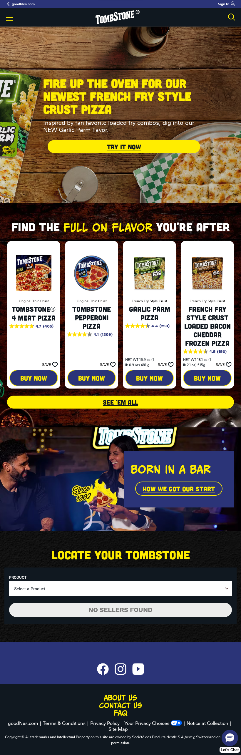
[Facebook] (106, 669)
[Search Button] (231, 17)
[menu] (9, 18)
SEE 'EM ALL (120, 402)
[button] (48, 364)
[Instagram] (123, 669)
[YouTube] (138, 669)
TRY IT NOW (124, 146)
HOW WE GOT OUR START (179, 488)
